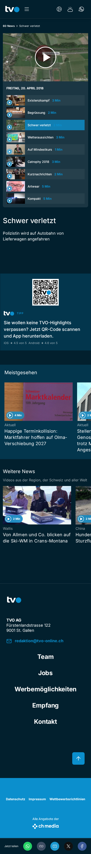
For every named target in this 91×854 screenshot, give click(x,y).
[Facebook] (82, 846)
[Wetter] (70, 9)
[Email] (54, 846)
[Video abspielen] (45, 57)
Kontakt (45, 721)
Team (45, 656)
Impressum (37, 799)
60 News (9, 26)
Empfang (45, 705)
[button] (41, 846)
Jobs (45, 673)
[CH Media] (45, 825)
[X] (68, 846)
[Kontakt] (81, 9)
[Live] (59, 9)
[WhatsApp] (27, 846)
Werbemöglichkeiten (45, 689)
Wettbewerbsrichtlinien (67, 799)
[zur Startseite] (12, 9)
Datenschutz (15, 799)
